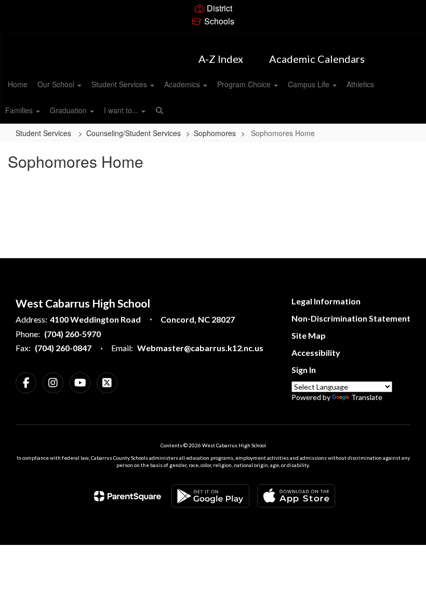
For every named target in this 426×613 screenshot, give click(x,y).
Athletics (360, 84)
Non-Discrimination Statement (350, 318)
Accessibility (315, 352)
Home (18, 84)
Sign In (303, 370)
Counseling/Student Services (133, 133)
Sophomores (215, 133)
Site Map (308, 335)
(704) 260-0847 (63, 348)
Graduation (69, 110)
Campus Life (309, 84)
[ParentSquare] (127, 496)
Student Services (120, 84)
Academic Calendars (317, 58)
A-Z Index (220, 58)
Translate (366, 397)
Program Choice (245, 84)
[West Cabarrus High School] (213, 39)
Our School (56, 84)
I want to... (122, 110)
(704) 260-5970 (72, 334)
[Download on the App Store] (296, 496)
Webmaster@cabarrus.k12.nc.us (200, 348)
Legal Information (326, 301)
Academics (183, 84)
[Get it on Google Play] (210, 496)
